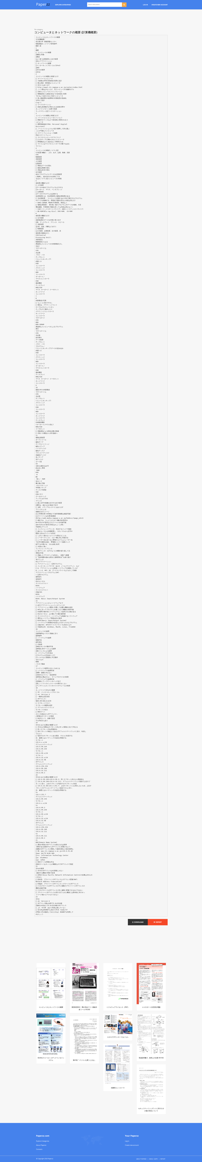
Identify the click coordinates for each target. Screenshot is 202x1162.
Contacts (39, 1149)
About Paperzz (41, 1145)
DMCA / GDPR (153, 1159)
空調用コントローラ (118, 1088)
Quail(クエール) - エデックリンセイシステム (51, 1059)
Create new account (132, 1145)
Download (138, 922)
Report (158, 922)
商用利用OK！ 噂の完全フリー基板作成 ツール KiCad (84, 1008)
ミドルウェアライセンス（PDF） (117, 1007)
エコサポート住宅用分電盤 (151, 1007)
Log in (127, 1141)
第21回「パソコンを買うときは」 (84, 1060)
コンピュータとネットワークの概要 (51, 1007)
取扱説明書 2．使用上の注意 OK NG (151, 1058)
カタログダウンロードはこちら (117, 1037)
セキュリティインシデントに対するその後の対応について (151, 1109)
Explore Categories (42, 1141)
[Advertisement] (101, 19)
